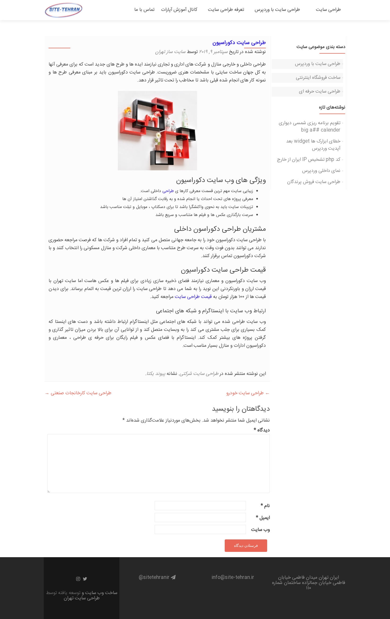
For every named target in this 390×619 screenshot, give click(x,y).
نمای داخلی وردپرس (321, 171)
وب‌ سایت (260, 530)
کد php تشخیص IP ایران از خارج (308, 160)
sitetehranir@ (155, 578)
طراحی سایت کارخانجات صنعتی (78, 393)
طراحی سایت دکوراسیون (239, 42)
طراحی (168, 191)
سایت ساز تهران (170, 52)
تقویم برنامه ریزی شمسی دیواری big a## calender (309, 126)
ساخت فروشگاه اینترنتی (318, 78)
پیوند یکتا (155, 374)
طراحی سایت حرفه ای (319, 92)
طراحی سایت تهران (82, 598)
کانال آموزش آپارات (179, 10)
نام (265, 506)
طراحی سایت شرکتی (199, 374)
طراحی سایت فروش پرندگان (313, 182)
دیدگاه (262, 430)
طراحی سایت (326, 10)
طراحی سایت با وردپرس (277, 10)
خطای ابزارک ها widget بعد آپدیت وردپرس (313, 145)
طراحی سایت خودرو (248, 393)
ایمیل (263, 518)
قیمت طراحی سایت (193, 297)
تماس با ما (143, 10)
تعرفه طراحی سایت (226, 10)
